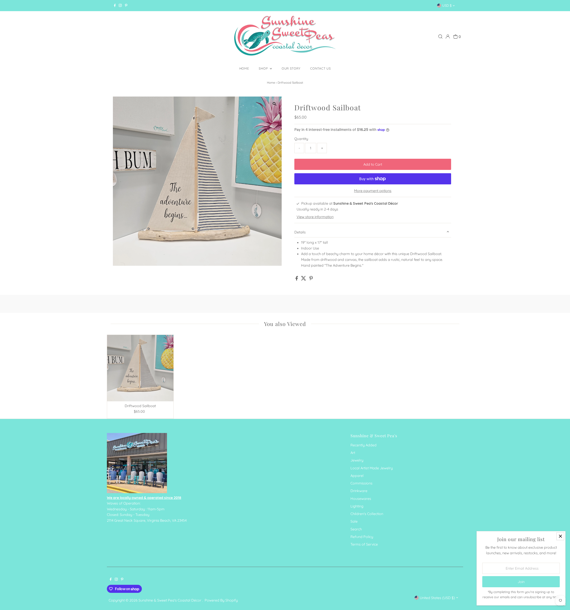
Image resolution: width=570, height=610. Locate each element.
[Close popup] (560, 536)
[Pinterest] (126, 5)
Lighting (356, 506)
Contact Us (320, 68)
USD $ (447, 5)
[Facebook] (115, 5)
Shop (264, 68)
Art (352, 452)
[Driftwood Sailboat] (140, 368)
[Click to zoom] (274, 104)
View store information (315, 216)
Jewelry (356, 460)
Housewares (360, 498)
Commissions (361, 483)
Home (244, 68)
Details (300, 232)
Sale (354, 521)
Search (356, 529)
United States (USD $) (437, 598)
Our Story (291, 68)
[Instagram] (120, 5)
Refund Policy (361, 536)
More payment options (372, 190)
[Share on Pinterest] (311, 279)
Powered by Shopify (221, 600)
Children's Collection (366, 513)
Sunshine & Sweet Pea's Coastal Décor (170, 600)
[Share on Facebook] (297, 279)
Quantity (301, 138)
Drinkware (358, 490)
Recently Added (363, 445)
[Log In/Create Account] (448, 37)
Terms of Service (364, 544)
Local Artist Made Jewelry (371, 468)
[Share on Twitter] (304, 279)
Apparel (357, 475)
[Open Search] (440, 37)
